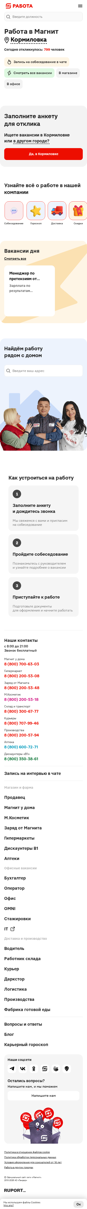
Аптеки (11, 858)
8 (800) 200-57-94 (21, 735)
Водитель (14, 948)
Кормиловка (29, 39)
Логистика (15, 989)
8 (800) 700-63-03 (21, 664)
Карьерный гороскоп (26, 1044)
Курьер (11, 968)
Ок (78, 1204)
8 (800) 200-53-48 (21, 688)
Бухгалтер (15, 878)
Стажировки (17, 918)
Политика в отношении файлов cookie (27, 1152)
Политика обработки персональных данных (30, 1157)
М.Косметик (16, 817)
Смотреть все (15, 259)
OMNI (9, 908)
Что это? (8, 1205)
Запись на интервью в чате (32, 773)
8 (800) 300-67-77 (21, 711)
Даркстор (14, 979)
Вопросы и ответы (23, 1024)
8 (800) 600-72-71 (21, 747)
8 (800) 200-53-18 (21, 699)
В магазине (68, 73)
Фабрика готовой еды (27, 1009)
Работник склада (22, 958)
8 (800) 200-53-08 (21, 676)
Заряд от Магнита (23, 827)
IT (6, 928)
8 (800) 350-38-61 (21, 759)
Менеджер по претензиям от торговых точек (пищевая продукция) (24, 284)
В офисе (13, 84)
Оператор (14, 888)
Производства (19, 999)
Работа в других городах (18, 1167)
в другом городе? (31, 140)
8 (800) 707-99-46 (21, 723)
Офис (10, 898)
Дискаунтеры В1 (21, 848)
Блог (9, 1034)
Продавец (14, 797)
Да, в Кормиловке (43, 154)
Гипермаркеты (19, 838)
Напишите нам (43, 1096)
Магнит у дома (19, 807)
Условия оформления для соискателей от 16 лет (33, 1162)
